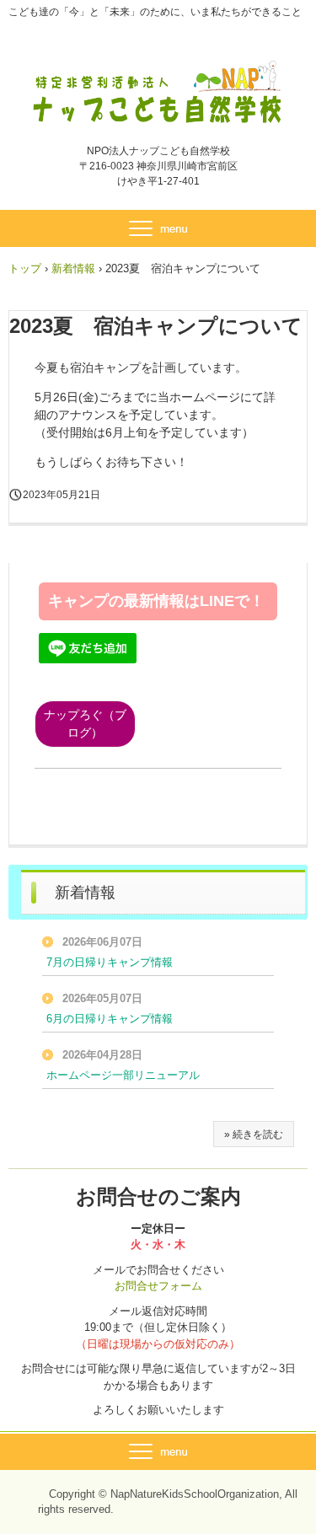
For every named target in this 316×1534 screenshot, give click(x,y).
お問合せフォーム (158, 1285)
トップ (24, 268)
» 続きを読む (253, 1134)
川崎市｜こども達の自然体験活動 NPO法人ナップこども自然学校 (158, 74)
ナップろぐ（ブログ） (85, 723)
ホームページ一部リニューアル (123, 1075)
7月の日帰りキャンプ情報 (109, 962)
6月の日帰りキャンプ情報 (109, 1018)
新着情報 (73, 268)
